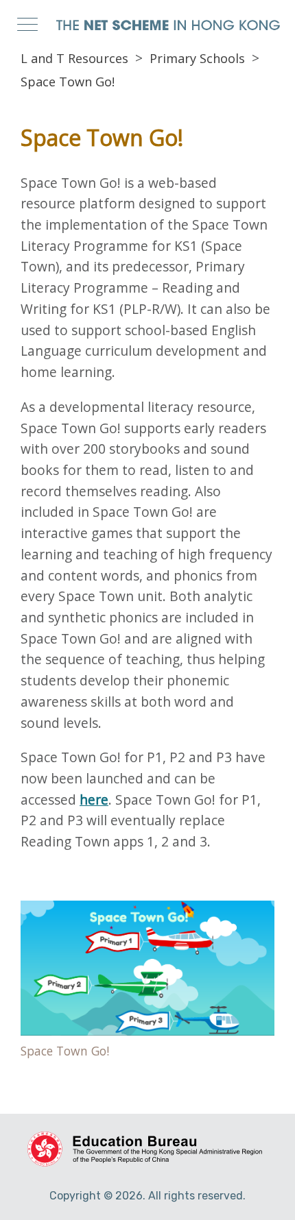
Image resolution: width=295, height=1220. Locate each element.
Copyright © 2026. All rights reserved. (147, 1195)
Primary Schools (197, 58)
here (94, 799)
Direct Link (147, 983)
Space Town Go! (68, 81)
